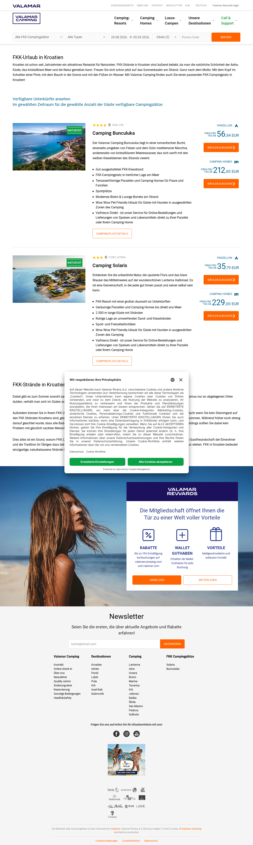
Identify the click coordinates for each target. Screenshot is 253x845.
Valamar (115, 828)
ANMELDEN (157, 580)
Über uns (142, 5)
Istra (132, 668)
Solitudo (134, 714)
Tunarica (134, 685)
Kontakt (157, 5)
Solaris (170, 664)
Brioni (132, 677)
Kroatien (96, 664)
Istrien (95, 668)
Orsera (133, 673)
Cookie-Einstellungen (106, 840)
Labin (94, 677)
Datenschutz (151, 840)
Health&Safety (63, 697)
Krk (93, 685)
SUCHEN (226, 37)
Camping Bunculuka (114, 133)
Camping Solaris (110, 265)
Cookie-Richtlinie (131, 840)
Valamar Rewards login (225, 5)
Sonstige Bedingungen (67, 693)
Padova (133, 710)
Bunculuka (172, 668)
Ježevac (134, 693)
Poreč (94, 673)
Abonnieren (172, 644)
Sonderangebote (122, 5)
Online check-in (63, 668)
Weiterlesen (208, 580)
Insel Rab (97, 689)
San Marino (136, 706)
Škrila (132, 702)
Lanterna (134, 664)
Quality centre (62, 681)
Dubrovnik (97, 693)
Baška (133, 697)
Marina (133, 681)
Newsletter (174, 5)
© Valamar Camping (190, 828)
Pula (94, 681)
